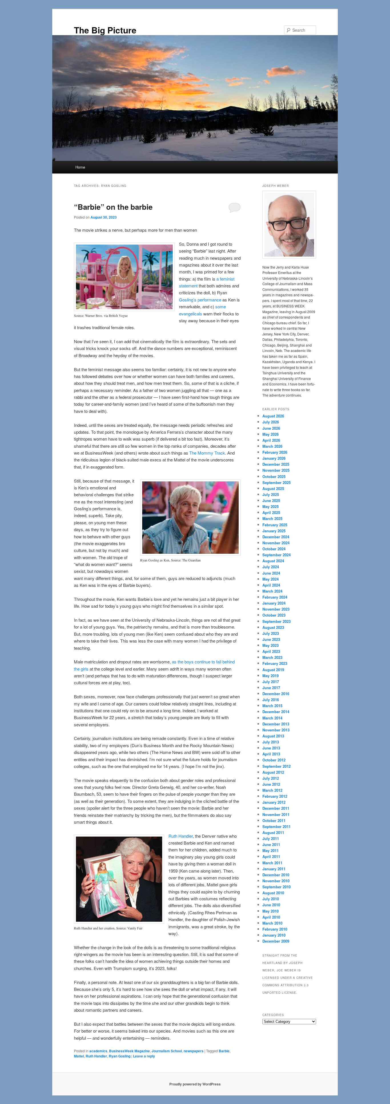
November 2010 (276, 880)
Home (80, 167)
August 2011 (273, 832)
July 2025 (270, 494)
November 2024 (276, 542)
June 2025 (271, 500)
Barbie (224, 1050)
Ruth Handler (180, 836)
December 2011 (275, 808)
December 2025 (275, 464)
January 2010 (274, 935)
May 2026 (270, 434)
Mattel (79, 1056)
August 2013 (273, 736)
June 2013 (271, 748)
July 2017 (270, 681)
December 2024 (275, 536)
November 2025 (276, 470)
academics (98, 1050)
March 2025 (272, 518)
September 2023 (276, 621)
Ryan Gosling (119, 1056)
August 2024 (273, 560)
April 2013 (271, 754)
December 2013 (275, 724)
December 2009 (275, 941)
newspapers (194, 1050)
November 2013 (276, 730)
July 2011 (270, 838)
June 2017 (271, 687)
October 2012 (274, 760)
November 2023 (276, 609)
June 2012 (271, 784)
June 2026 (271, 428)
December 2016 (275, 693)
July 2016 (270, 699)
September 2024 (276, 554)
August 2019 (273, 669)
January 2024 (274, 603)
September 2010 (276, 886)
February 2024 (274, 597)
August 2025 (273, 488)
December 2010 (275, 874)
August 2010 (273, 892)
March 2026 (272, 446)
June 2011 (271, 844)
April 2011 (271, 856)
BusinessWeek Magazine (129, 1050)
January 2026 (274, 458)
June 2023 (271, 639)
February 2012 (274, 796)
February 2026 (274, 452)
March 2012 (272, 790)
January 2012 (274, 802)
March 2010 (272, 923)
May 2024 (270, 579)
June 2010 (271, 904)
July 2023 (270, 633)
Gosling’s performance (200, 300)
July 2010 (270, 898)
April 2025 (271, 512)
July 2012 (270, 778)
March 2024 (272, 591)
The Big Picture (105, 30)
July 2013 (270, 742)
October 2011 (274, 820)
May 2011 (270, 850)
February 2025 (274, 524)
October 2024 (274, 548)
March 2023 (272, 657)
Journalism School (167, 1050)
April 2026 (271, 440)
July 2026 (270, 422)
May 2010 (270, 911)
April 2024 (271, 585)
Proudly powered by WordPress (195, 1084)
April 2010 (271, 917)
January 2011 (274, 868)
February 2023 (274, 663)
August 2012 (273, 772)
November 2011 (276, 814)
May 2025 (270, 506)
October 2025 (274, 476)
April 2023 (271, 651)
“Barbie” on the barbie (113, 206)
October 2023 (274, 615)
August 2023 (273, 627)
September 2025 (276, 482)
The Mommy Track (207, 453)
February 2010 (274, 929)
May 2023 (270, 645)
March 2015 (272, 705)
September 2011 (276, 826)
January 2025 (274, 530)
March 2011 (272, 862)
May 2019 (270, 675)
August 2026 (273, 416)
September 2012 (276, 766)
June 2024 (271, 573)
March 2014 (272, 718)
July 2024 (270, 566)
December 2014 (275, 711)
